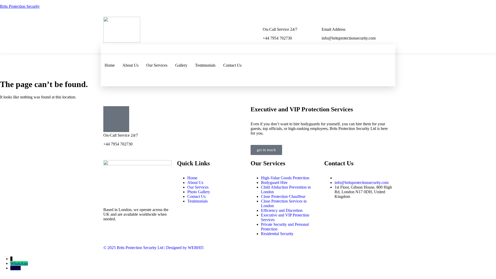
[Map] (381, 78)
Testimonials (205, 65)
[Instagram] (381, 64)
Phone (15, 268)
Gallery (181, 65)
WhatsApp (19, 263)
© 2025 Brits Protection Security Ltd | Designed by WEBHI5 (153, 247)
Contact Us (232, 65)
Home (110, 65)
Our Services (156, 65)
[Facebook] (381, 50)
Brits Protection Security (20, 6)
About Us (130, 65)
